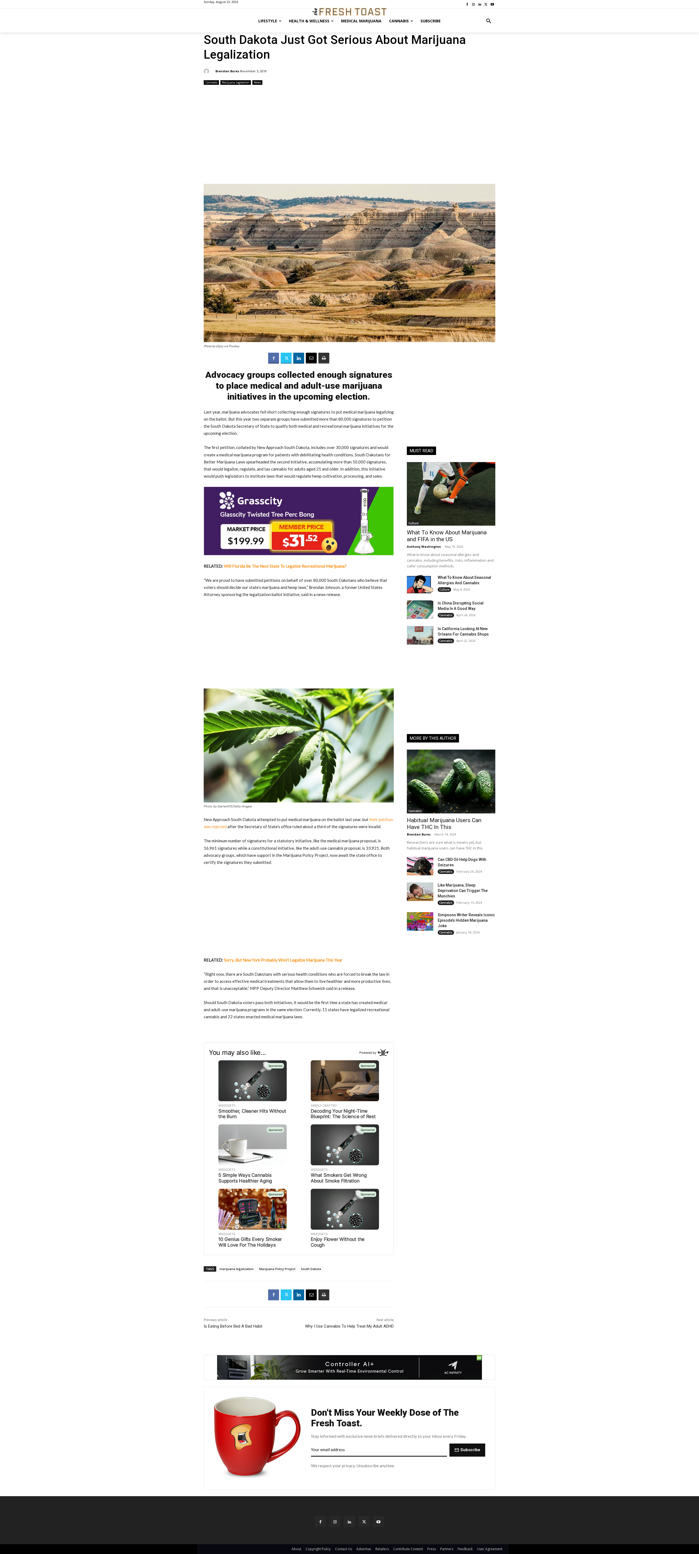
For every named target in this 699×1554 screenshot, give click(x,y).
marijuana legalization (237, 1269)
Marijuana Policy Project (277, 1269)
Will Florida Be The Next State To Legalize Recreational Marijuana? (285, 566)
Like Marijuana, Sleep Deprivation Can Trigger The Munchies (463, 890)
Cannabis (211, 82)
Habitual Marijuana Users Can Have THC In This (444, 823)
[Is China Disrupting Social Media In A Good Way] (420, 609)
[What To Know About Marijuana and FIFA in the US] (451, 494)
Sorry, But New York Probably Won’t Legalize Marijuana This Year (283, 959)
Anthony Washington (424, 546)
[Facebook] (273, 358)
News (257, 82)
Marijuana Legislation (235, 82)
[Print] (323, 358)
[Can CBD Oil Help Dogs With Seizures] (420, 866)
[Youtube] (378, 1521)
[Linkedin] (298, 358)
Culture (413, 523)
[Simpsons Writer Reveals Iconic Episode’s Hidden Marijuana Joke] (420, 921)
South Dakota (311, 1269)
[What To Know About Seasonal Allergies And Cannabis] (420, 584)
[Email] (311, 358)
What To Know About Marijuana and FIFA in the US (447, 536)
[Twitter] (286, 358)
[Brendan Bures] (207, 71)
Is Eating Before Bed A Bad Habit (233, 1326)
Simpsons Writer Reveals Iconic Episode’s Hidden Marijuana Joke (466, 920)
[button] (488, 21)
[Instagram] (335, 1521)
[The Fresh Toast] (349, 12)
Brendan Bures (227, 71)
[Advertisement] (349, 135)
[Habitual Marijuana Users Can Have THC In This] (451, 781)
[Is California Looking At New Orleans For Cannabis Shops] (420, 635)
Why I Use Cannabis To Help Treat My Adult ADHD (349, 1326)
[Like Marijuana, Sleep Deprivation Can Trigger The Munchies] (420, 891)
